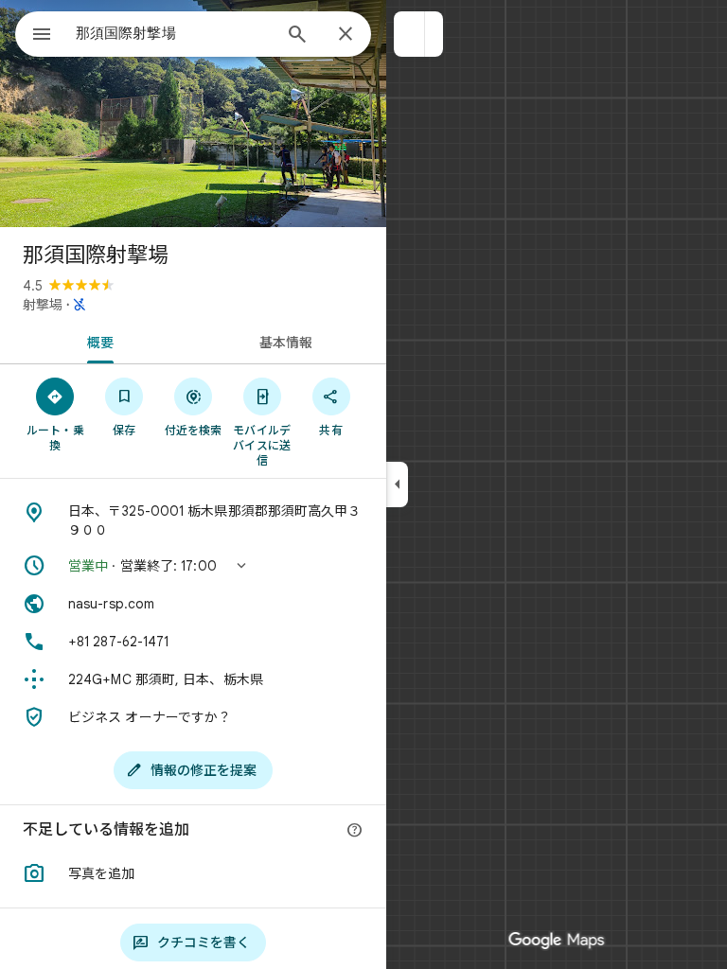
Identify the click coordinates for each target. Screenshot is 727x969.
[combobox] (173, 33)
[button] (409, 34)
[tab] (96, 340)
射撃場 (42, 304)
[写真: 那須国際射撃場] (193, 113)
